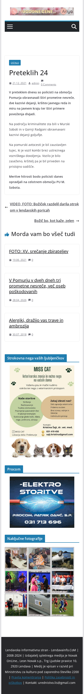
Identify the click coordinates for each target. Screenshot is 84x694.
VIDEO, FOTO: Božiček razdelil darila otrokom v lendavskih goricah (44, 207)
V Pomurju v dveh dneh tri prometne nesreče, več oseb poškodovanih (37, 285)
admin (35, 83)
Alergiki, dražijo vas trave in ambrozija (36, 323)
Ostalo (15, 62)
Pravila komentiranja (26, 677)
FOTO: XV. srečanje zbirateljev (38, 251)
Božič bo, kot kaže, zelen (54, 220)
